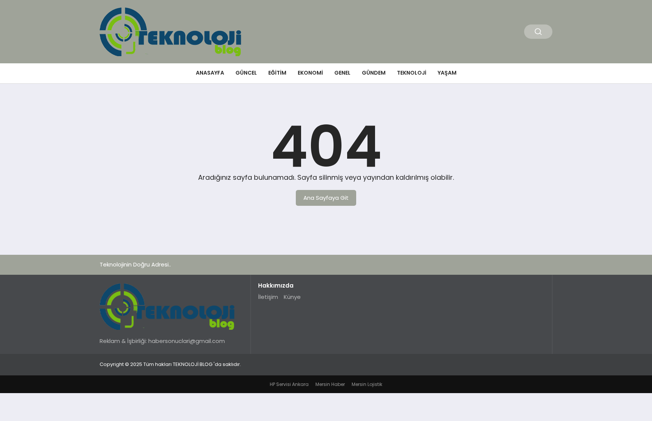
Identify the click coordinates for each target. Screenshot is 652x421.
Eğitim (277, 73)
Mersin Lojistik (367, 384)
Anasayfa (210, 73)
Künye (292, 297)
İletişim (268, 297)
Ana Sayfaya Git (326, 198)
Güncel (246, 73)
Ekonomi (310, 73)
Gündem (374, 73)
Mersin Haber (330, 384)
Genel (342, 73)
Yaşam (447, 73)
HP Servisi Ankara (289, 384)
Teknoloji (411, 73)
